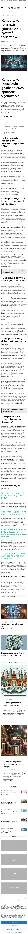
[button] (26, 898)
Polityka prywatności (18, 932)
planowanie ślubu (5, 583)
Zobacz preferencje (14, 929)
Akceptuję (14, 922)
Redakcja (3, 628)
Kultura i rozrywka (8, 699)
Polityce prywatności (18, 917)
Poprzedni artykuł (7, 601)
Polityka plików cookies (10, 932)
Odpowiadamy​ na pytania (9, 132)
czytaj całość (8, 719)
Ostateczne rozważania (9, 133)
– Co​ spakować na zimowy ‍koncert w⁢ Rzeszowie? (14, 130)
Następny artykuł (6, 633)
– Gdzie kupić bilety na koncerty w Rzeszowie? (14, 126)
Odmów (14, 926)
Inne (13, 15)
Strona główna (5, 15)
